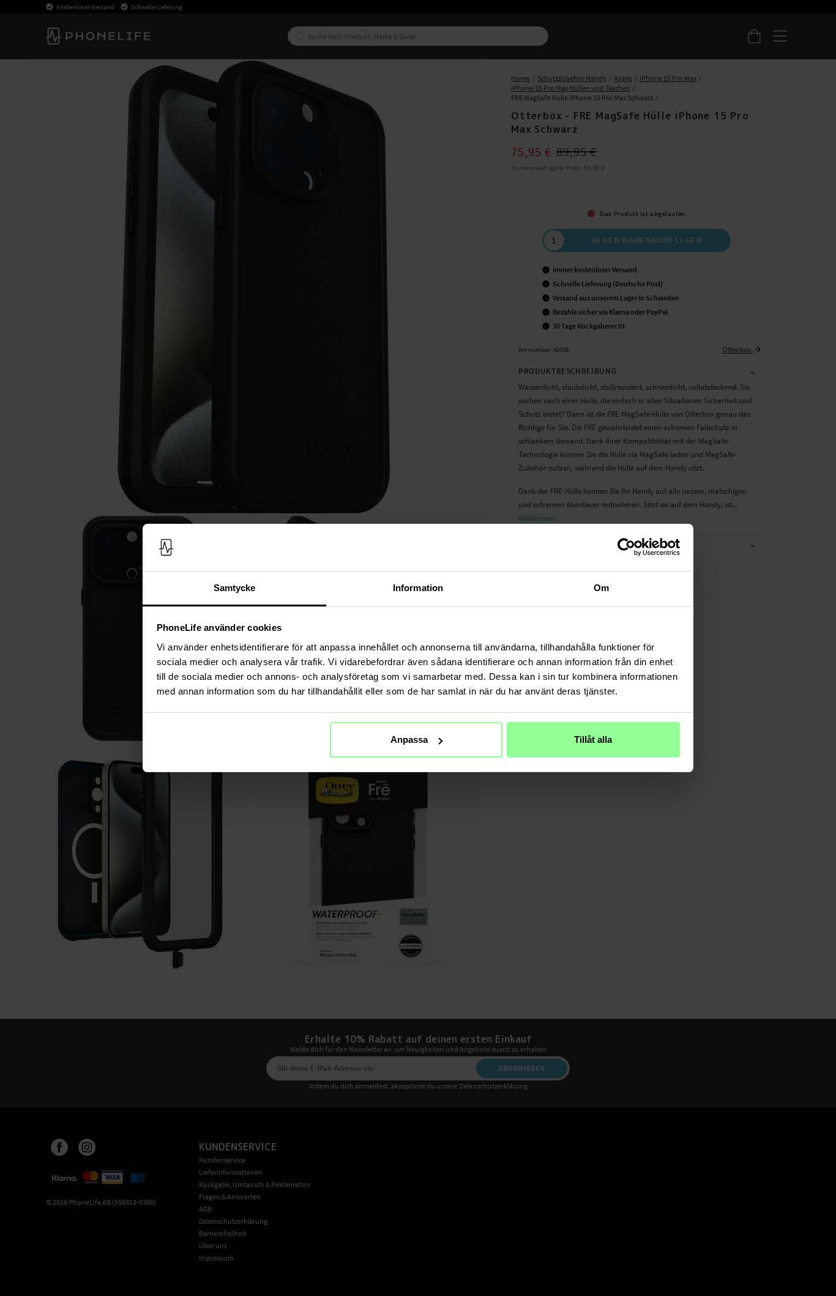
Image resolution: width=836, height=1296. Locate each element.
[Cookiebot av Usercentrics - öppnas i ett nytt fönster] (626, 547)
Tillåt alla (593, 739)
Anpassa (409, 739)
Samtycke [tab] (235, 588)
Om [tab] (601, 588)
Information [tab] (418, 588)
